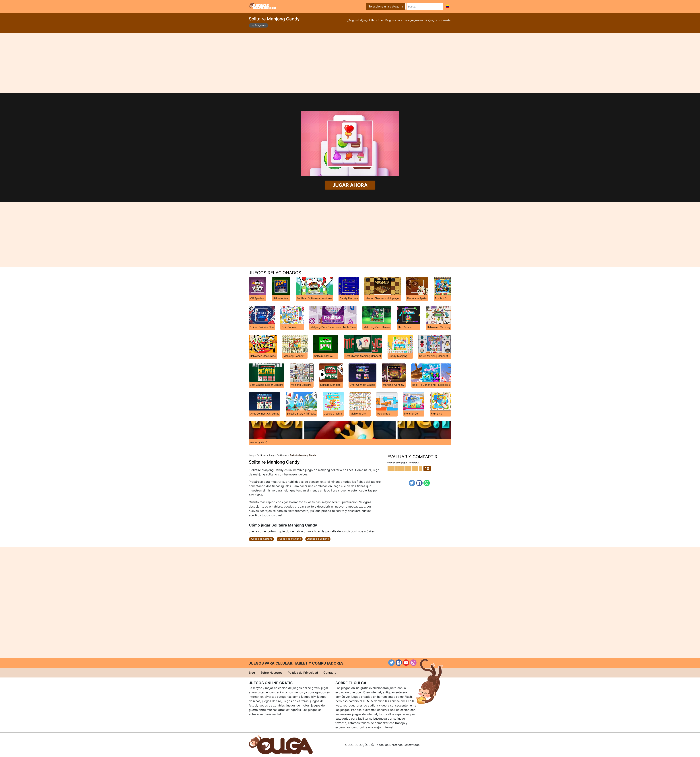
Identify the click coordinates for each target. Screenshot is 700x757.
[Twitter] (412, 483)
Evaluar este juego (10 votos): (403, 462)
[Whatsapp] (426, 483)
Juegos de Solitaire (261, 538)
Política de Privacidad (303, 672)
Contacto (329, 672)
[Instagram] (413, 662)
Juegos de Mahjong (289, 538)
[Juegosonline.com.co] (262, 5)
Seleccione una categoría (385, 6)
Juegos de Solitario (318, 538)
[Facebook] (419, 483)
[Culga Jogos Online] (281, 744)
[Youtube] (406, 662)
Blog (252, 672)
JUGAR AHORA (350, 185)
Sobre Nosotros (271, 672)
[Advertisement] (350, 62)
